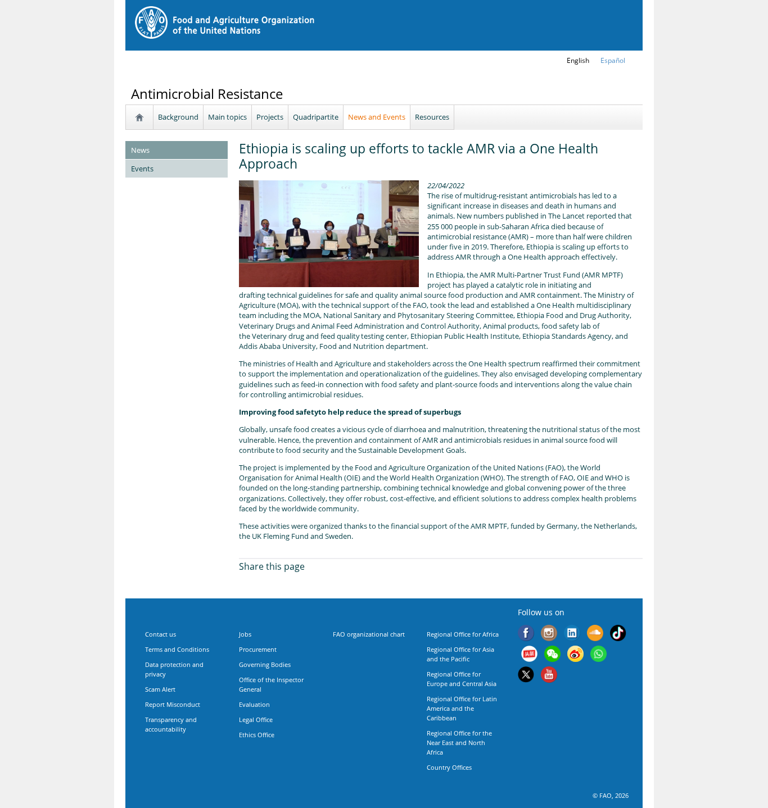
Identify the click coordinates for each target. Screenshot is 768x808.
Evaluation (254, 704)
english (578, 60)
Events (142, 169)
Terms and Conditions (177, 649)
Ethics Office (256, 734)
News (140, 150)
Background (178, 117)
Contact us (160, 634)
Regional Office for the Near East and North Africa (459, 742)
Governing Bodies (265, 664)
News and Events (376, 117)
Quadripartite (315, 117)
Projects (269, 117)
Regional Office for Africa (463, 634)
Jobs (245, 634)
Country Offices (449, 767)
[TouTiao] (529, 655)
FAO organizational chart (369, 634)
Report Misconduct (172, 704)
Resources (432, 117)
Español (612, 60)
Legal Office (256, 719)
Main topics (227, 117)
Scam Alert (160, 689)
